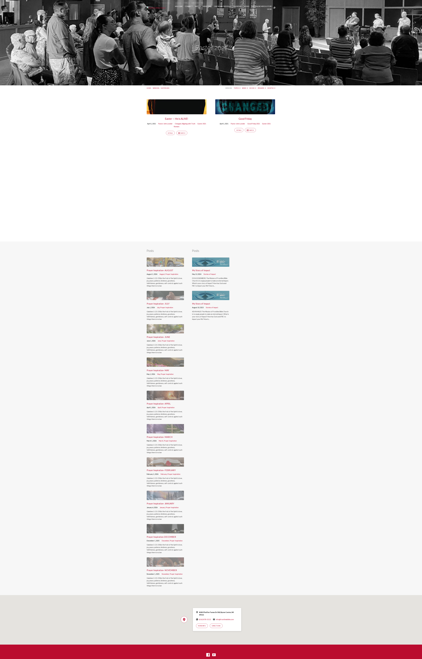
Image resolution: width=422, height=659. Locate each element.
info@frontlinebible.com (225, 619)
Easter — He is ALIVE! (176, 118)
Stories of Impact (210, 274)
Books (252, 88)
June (159, 341)
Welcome (179, 6)
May (158, 374)
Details (170, 133)
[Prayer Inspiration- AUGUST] (165, 265)
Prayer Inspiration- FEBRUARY (161, 470)
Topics (236, 88)
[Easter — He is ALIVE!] (176, 113)
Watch (198, 6)
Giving (246, 6)
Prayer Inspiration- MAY (158, 370)
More (269, 9)
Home (149, 88)
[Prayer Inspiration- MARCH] (165, 432)
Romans (176, 126)
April (159, 407)
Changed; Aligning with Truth (185, 124)
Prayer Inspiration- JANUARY (160, 503)
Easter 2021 (165, 88)
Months (270, 88)
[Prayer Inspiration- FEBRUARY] (165, 465)
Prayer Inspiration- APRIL (159, 403)
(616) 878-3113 (205, 619)
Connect (189, 6)
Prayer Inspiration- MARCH (160, 437)
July (158, 307)
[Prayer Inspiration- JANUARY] (165, 498)
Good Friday (245, 118)
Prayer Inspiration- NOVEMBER (162, 570)
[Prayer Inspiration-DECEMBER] (165, 532)
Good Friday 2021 (253, 124)
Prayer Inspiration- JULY (158, 303)
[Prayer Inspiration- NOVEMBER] (165, 565)
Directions (216, 626)
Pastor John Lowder (165, 124)
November (165, 574)
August (162, 274)
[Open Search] (274, 8)
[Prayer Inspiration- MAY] (165, 365)
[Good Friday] (245, 113)
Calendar (237, 6)
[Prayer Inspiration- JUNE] (165, 332)
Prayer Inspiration (171, 274)
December (165, 541)
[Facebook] (208, 655)
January (162, 507)
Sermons (156, 88)
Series (244, 88)
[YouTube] (214, 655)
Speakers (261, 88)
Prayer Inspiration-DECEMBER (161, 537)
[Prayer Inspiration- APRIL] (165, 398)
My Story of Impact (201, 270)
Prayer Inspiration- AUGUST (160, 270)
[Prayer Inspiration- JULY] (165, 298)
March (161, 441)
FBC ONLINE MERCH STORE (262, 6)
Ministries (207, 6)
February (164, 474)
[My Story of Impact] (210, 265)
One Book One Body (222, 6)
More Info (202, 626)
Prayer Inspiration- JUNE (158, 337)
